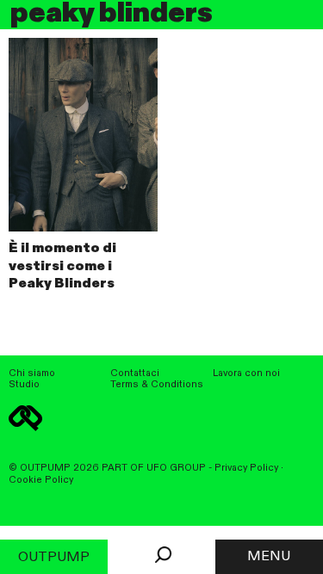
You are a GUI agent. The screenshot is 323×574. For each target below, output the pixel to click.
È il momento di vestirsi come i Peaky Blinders (62, 267)
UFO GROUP (176, 468)
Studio (24, 385)
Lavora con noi (246, 373)
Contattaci (134, 373)
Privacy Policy (246, 468)
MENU (268, 557)
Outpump (54, 558)
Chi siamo (32, 373)
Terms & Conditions (156, 385)
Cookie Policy (41, 480)
